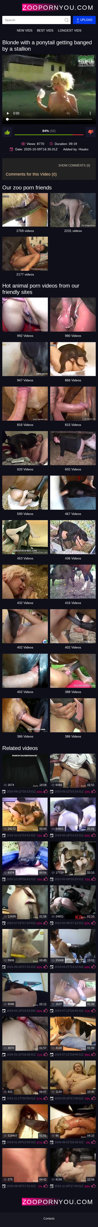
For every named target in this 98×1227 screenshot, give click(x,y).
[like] (7, 132)
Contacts (49, 1218)
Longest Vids (69, 30)
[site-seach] (66, 20)
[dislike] (91, 132)
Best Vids (45, 30)
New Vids (24, 30)
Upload (85, 20)
